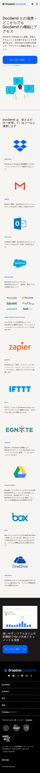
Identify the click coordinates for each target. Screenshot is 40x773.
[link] (20, 60)
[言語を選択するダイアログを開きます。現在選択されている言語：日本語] (32, 4)
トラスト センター (9, 751)
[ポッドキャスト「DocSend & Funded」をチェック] (31, 676)
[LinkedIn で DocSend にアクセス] (13, 676)
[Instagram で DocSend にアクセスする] (27, 676)
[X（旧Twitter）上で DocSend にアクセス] (18, 676)
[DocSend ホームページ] (20, 670)
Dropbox (29, 720)
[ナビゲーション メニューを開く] (37, 4)
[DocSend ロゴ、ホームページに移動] (14, 4)
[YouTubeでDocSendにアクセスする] (9, 676)
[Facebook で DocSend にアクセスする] (22, 676)
